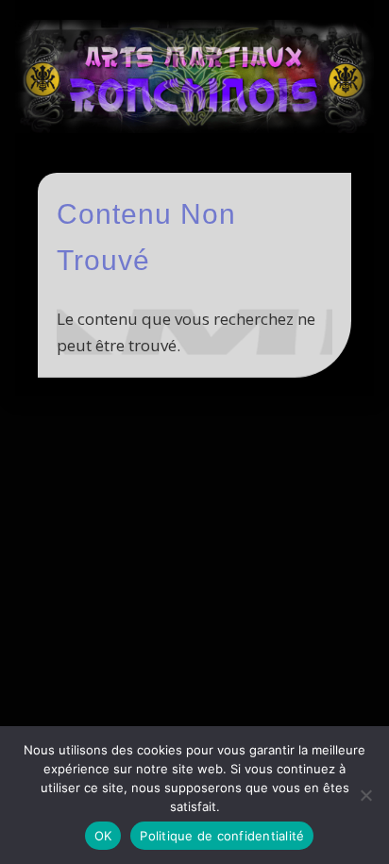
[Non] (365, 795)
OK (103, 835)
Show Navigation (305, 169)
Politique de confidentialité (222, 835)
